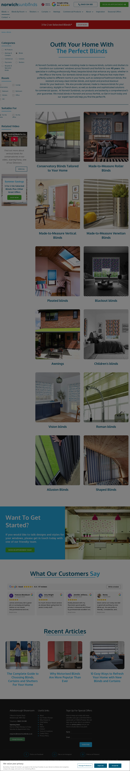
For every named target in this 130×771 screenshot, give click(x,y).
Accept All (115, 765)
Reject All (100, 765)
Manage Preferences (85, 765)
